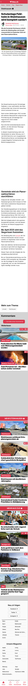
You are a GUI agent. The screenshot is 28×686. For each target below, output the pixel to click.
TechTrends (18, 658)
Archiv (4, 637)
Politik (16, 621)
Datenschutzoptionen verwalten (8, 674)
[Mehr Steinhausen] (14, 419)
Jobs (3, 669)
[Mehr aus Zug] (14, 508)
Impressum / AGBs (20, 671)
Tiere (3, 656)
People (4, 626)
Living (16, 647)
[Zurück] (1, 2)
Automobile (5, 658)
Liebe (3, 650)
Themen (17, 635)
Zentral (8, 5)
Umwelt (17, 235)
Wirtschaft (17, 626)
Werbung (4, 666)
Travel (16, 656)
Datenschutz (5, 671)
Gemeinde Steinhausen (12, 23)
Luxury (17, 650)
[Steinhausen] (14, 9)
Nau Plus (17, 629)
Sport (3, 623)
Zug (13, 5)
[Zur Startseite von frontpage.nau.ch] (14, 2)
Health (4, 647)
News (3, 621)
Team (16, 666)
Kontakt (17, 669)
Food (16, 653)
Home (3, 5)
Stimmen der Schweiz (20, 632)
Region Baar (19, 5)
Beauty (4, 661)
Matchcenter (18, 623)
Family (4, 653)
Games (4, 632)
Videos (4, 629)
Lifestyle (4, 635)
